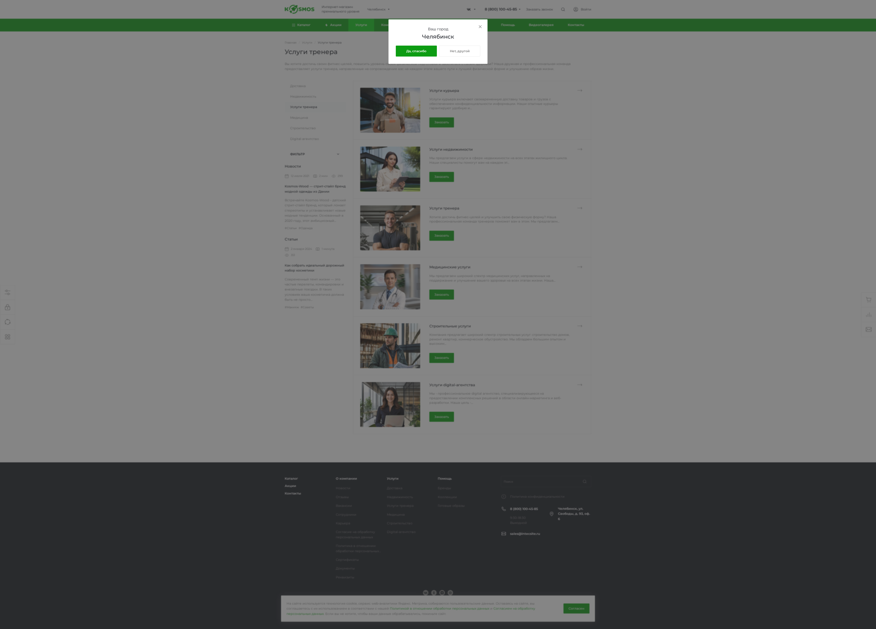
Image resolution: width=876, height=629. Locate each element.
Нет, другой (460, 51)
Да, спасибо (416, 51)
